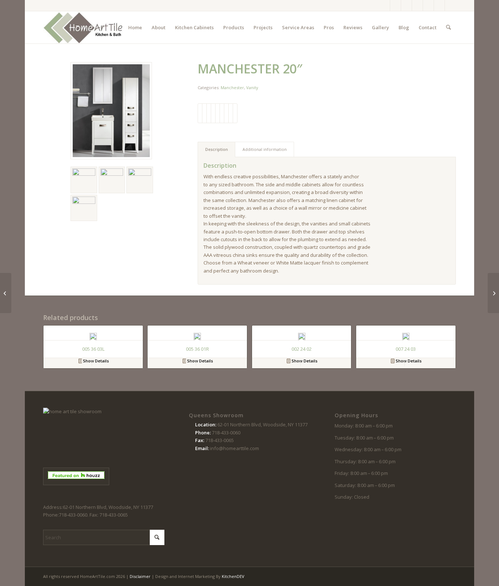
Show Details (95, 361)
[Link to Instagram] (395, 5)
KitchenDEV (233, 576)
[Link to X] (406, 5)
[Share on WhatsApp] (209, 113)
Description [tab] (216, 149)
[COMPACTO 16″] (5, 293)
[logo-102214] (83, 27)
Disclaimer (140, 576)
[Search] (448, 27)
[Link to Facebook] (384, 5)
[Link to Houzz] (439, 5)
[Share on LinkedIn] (218, 113)
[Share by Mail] (235, 113)
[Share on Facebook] (200, 113)
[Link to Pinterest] (417, 5)
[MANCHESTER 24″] (493, 293)
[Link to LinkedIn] (450, 5)
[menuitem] (135, 27)
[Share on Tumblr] (222, 113)
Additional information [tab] (265, 149)
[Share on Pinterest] (213, 113)
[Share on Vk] (226, 113)
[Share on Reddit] (231, 113)
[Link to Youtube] (428, 5)
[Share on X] (204, 113)
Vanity (252, 87)
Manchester (232, 87)
